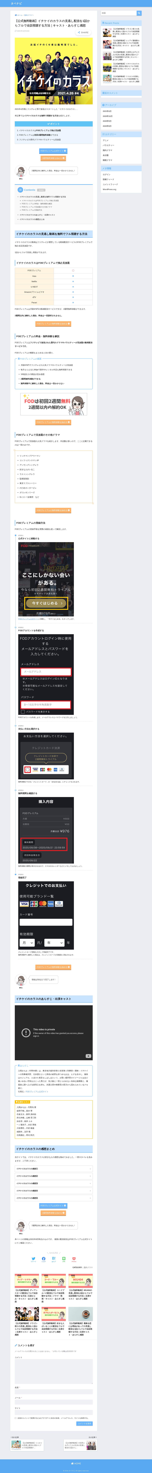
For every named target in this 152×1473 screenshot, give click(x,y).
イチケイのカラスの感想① (27, 1169)
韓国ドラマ (107, 160)
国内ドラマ (88, 1267)
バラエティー (108, 145)
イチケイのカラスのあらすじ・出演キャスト (37, 215)
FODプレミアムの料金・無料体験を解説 (37, 204)
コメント (18, 1357)
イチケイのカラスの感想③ (27, 1183)
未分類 (105, 155)
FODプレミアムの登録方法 (32, 210)
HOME (77, 1463)
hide (41, 190)
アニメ (105, 140)
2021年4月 (107, 111)
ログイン (106, 174)
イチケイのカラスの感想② (27, 1176)
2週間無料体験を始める (52, 158)
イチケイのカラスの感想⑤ (27, 1198)
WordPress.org (109, 189)
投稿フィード (108, 179)
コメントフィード (110, 184)
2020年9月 (107, 121)
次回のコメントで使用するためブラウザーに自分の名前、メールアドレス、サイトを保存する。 (53, 1418)
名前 (17, 1387)
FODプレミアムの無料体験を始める (52, 324)
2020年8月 (107, 126)
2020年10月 (108, 116)
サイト (17, 1408)
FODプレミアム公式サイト (52, 151)
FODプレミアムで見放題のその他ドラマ (37, 207)
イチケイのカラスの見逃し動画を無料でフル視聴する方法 (43, 197)
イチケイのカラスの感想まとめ (32, 219)
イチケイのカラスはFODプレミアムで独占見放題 (40, 200)
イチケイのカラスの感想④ (27, 1191)
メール (18, 1398)
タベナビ (16, 3)
